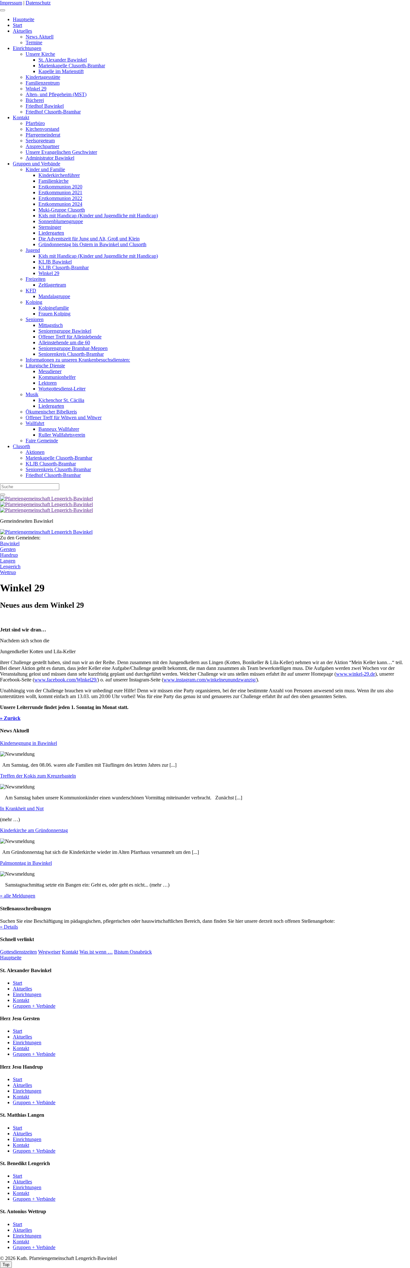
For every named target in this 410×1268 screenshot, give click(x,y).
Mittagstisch (50, 325)
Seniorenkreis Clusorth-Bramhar (71, 354)
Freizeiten (35, 279)
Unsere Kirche (40, 54)
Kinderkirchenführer (59, 175)
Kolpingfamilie (53, 308)
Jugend (33, 250)
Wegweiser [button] (49, 952)
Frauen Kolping (54, 313)
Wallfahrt (35, 423)
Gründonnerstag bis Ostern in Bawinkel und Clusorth (92, 244)
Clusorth (21, 446)
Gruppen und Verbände (36, 163)
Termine (34, 42)
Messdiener (50, 371)
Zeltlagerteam (52, 285)
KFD (31, 290)
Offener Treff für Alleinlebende (70, 336)
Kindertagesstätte (43, 77)
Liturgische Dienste (45, 365)
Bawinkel (10, 543)
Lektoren (47, 383)
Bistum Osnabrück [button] (133, 952)
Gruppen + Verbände (34, 1006)
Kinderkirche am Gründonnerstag (34, 830)
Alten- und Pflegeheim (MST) (56, 94)
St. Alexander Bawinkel (62, 60)
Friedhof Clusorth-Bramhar (53, 111)
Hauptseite (23, 19)
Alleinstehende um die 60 (64, 342)
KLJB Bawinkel (55, 261)
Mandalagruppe (54, 296)
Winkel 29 (36, 88)
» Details (9, 927)
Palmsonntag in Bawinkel (26, 863)
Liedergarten (51, 233)
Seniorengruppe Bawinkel (64, 331)
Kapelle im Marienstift (61, 71)
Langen (7, 560)
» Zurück (10, 718)
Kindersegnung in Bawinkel (28, 743)
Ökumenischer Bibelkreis (51, 411)
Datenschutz (38, 2)
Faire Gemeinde (42, 440)
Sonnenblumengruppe (60, 221)
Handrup (9, 555)
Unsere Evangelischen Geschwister (61, 152)
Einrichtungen (27, 48)
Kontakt (21, 117)
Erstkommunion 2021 (60, 192)
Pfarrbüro (35, 123)
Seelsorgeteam (40, 140)
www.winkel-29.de (355, 674)
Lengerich (10, 566)
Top (6, 1264)
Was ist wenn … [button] (96, 952)
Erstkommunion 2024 (60, 204)
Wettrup (8, 572)
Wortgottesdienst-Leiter (62, 388)
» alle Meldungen (17, 895)
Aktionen (35, 452)
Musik (32, 394)
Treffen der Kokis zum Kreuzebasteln (38, 776)
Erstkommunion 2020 (60, 186)
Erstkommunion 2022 (60, 198)
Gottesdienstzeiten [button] (18, 952)
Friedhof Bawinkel (45, 106)
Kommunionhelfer (57, 377)
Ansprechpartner (42, 146)
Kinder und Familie (45, 169)
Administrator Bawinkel (50, 158)
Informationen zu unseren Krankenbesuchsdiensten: (78, 360)
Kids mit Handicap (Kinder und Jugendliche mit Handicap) (98, 215)
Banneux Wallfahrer (58, 429)
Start (17, 25)
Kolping (34, 302)
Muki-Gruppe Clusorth (61, 210)
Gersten (8, 549)
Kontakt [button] (70, 952)
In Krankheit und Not (22, 808)
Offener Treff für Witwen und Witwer (64, 417)
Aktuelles (22, 31)
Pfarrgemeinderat (43, 135)
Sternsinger (49, 227)
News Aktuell (39, 36)
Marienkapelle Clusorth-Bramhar (71, 65)
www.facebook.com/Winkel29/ (65, 679)
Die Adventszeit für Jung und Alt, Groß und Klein (89, 238)
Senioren (35, 319)
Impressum (11, 2)
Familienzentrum (43, 83)
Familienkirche (53, 181)
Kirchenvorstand (42, 129)
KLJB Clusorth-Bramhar (63, 267)
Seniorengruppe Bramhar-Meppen (73, 348)
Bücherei (35, 100)
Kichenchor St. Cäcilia (61, 400)
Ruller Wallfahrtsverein (61, 435)
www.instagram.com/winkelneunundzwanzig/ (209, 679)
